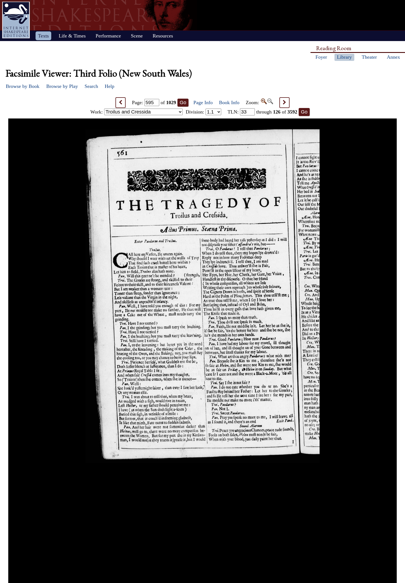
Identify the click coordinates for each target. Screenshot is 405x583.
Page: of (154, 102)
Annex (393, 57)
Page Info (203, 102)
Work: (97, 112)
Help (109, 86)
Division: (196, 112)
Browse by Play (62, 86)
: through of (262, 112)
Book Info (229, 102)
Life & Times (72, 36)
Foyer (321, 57)
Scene (137, 36)
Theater (369, 57)
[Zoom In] (263, 102)
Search (91, 86)
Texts (43, 36)
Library (344, 57)
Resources (163, 36)
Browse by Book (22, 86)
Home (16, 20)
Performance (108, 36)
